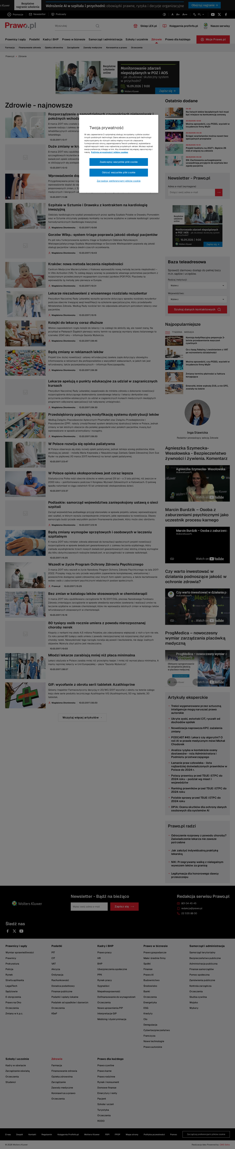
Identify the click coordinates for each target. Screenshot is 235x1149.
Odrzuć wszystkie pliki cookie (119, 172)
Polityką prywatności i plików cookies (109, 152)
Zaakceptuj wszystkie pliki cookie (119, 161)
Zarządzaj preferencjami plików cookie (119, 180)
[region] (118, 154)
